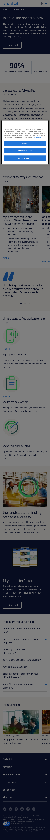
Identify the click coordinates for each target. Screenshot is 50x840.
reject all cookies (25, 151)
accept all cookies (25, 158)
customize (25, 144)
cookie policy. (37, 137)
